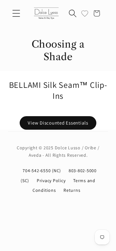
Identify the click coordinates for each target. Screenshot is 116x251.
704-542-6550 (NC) (42, 170)
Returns (71, 190)
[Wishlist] (85, 13)
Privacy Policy (52, 180)
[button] (16, 13)
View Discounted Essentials (58, 123)
